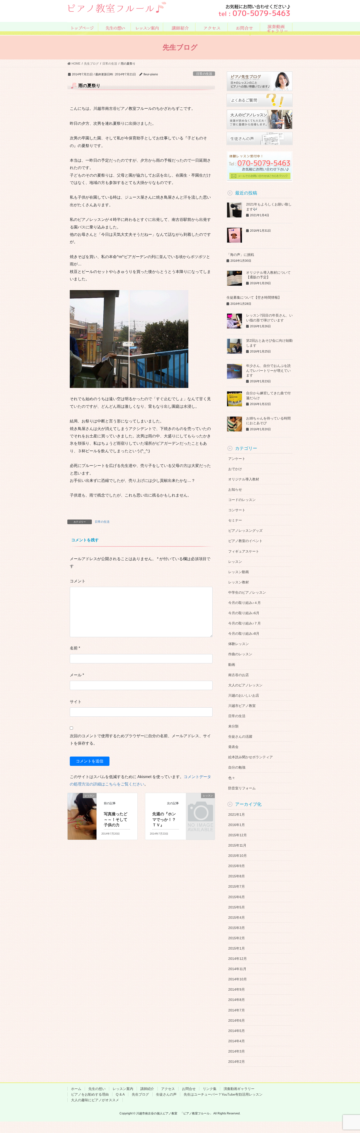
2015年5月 (236, 907)
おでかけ (235, 469)
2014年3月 (236, 1051)
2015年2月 (236, 938)
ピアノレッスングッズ (245, 531)
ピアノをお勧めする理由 (90, 1094)
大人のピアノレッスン (245, 685)
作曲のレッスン (240, 654)
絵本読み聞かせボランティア (250, 757)
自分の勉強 (236, 767)
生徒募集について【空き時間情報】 (254, 297)
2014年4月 (236, 1041)
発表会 (233, 747)
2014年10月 (237, 979)
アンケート (236, 459)
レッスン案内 (123, 1089)
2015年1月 (236, 948)
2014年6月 (236, 1020)
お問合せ (189, 1089)
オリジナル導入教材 (243, 479)
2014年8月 (236, 1000)
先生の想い (97, 1089)
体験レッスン (238, 644)
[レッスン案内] (147, 28)
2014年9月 (236, 989)
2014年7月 (236, 1010)
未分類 (233, 726)
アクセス (168, 1089)
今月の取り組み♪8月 (243, 633)
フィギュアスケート (243, 551)
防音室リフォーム (242, 788)
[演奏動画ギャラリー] (276, 28)
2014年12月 (237, 959)
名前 (75, 648)
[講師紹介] (179, 28)
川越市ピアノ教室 (242, 706)
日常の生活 (204, 74)
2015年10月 (237, 856)
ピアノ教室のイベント (245, 541)
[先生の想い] (115, 28)
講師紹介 (147, 1089)
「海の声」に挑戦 (240, 255)
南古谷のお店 (238, 675)
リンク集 (209, 1089)
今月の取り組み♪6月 (243, 613)
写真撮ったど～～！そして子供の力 (115, 819)
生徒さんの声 (166, 1094)
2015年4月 (236, 917)
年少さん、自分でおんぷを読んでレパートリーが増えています (268, 370)
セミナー (235, 520)
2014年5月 (236, 1031)
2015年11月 (237, 845)
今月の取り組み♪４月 (244, 603)
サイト (76, 702)
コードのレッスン (242, 500)
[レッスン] (82, 804)
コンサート (236, 510)
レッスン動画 (238, 572)
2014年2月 (236, 1062)
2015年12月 (237, 835)
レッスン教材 (238, 582)
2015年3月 (236, 928)
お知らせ (235, 489)
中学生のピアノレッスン (247, 592)
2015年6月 (236, 897)
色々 (231, 778)
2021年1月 (236, 814)
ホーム (76, 1089)
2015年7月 (236, 886)
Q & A (120, 1094)
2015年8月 (236, 876)
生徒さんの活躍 (240, 736)
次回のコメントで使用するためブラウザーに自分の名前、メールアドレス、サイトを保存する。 (140, 739)
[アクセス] (212, 28)
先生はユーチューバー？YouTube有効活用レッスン (223, 1094)
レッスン (235, 562)
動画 (231, 665)
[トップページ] (82, 28)
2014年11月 (237, 969)
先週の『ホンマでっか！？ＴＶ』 (164, 819)
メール (77, 675)
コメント (77, 581)
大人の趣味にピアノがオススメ (95, 1100)
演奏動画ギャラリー (239, 1089)
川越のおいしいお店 (243, 695)
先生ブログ (140, 1094)
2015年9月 (236, 866)
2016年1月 (236, 825)
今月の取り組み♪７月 (244, 623)
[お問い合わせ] (244, 28)
